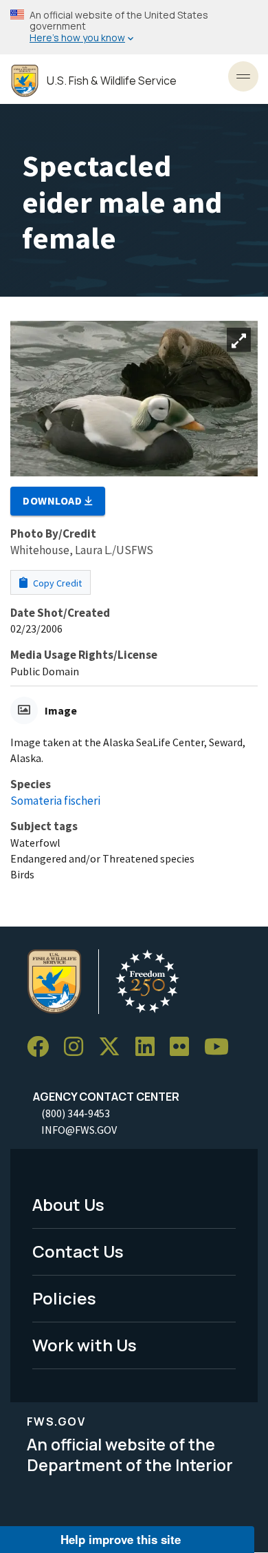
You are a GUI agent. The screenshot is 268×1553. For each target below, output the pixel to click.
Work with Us (84, 1344)
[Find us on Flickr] (184, 1046)
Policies (64, 1298)
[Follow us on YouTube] (221, 1046)
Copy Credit (56, 583)
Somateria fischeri (55, 800)
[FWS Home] (24, 81)
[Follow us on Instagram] (78, 1046)
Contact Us (78, 1251)
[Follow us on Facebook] (42, 1046)
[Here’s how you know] (134, 27)
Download (54, 500)
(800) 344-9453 (75, 1113)
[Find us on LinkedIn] (149, 1046)
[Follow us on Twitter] (114, 1046)
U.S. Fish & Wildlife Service (112, 81)
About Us (68, 1204)
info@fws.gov (79, 1130)
